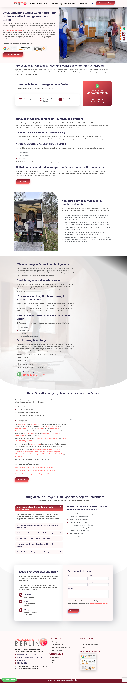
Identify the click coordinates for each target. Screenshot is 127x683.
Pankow (57, 449)
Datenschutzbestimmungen (99, 603)
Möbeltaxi (41, 429)
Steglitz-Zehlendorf (46, 452)
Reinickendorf (19, 456)
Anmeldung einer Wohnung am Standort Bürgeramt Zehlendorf (35, 470)
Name (70, 575)
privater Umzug (22, 424)
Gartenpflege (38, 438)
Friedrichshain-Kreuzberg (45, 449)
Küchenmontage (35, 444)
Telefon (70, 582)
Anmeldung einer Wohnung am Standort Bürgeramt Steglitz (34, 467)
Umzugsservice (42, 3)
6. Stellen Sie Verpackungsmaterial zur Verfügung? (34, 552)
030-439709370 (97, 93)
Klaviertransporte (29, 433)
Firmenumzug (35, 424)
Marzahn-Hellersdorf (49, 454)
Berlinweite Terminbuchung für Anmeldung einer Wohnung (33, 474)
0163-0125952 (34, 375)
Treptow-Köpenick (36, 454)
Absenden (73, 611)
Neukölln (26, 454)
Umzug (32, 3)
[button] (39, 508)
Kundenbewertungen (71, 3)
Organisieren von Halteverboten (51, 433)
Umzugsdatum (93, 582)
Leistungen (84, 3)
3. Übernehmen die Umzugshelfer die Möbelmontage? (35, 533)
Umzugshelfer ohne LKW (23, 429)
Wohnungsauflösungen (50, 438)
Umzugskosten (56, 3)
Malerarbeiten (19, 435)
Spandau (36, 452)
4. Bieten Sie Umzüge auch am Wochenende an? (34, 538)
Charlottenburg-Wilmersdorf (24, 452)
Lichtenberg (60, 454)
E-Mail (91, 575)
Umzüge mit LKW (51, 426)
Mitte (35, 449)
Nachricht (71, 588)
